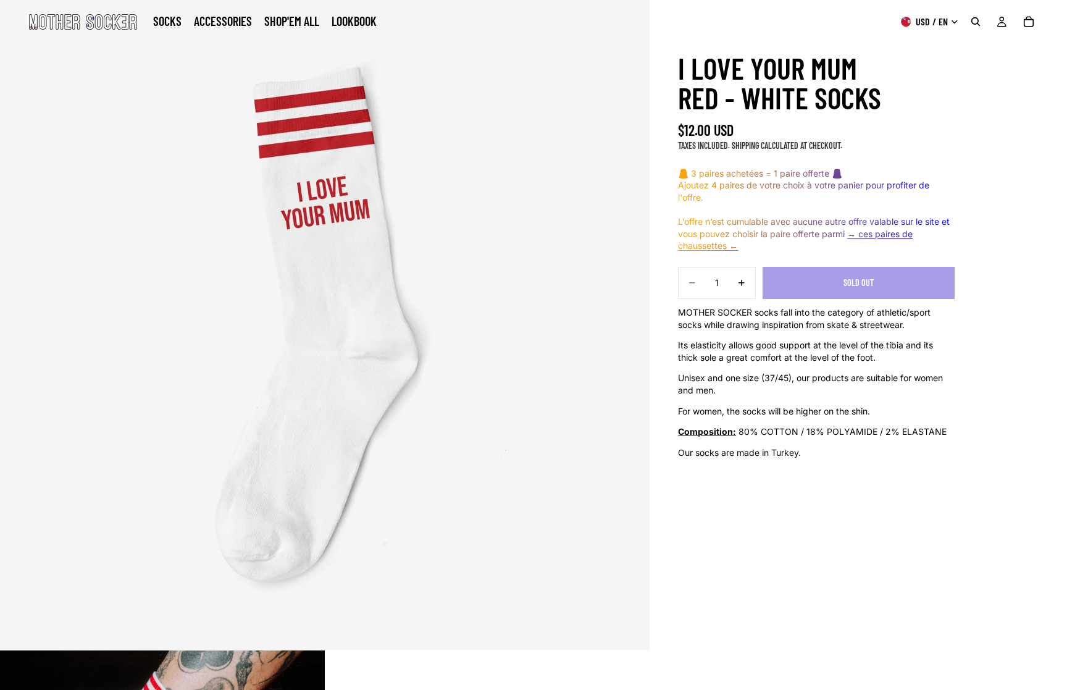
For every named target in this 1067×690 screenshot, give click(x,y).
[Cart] (1028, 21)
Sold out (858, 282)
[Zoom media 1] (325, 325)
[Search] (975, 21)
